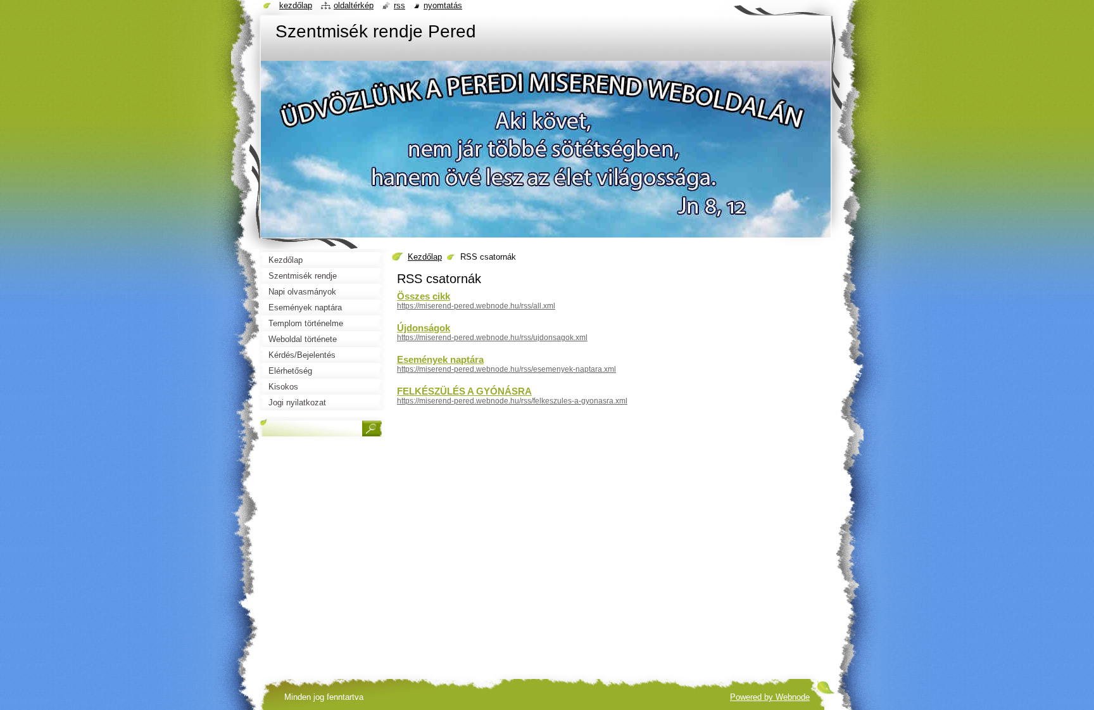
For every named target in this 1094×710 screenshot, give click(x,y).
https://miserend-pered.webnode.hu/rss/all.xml (476, 306)
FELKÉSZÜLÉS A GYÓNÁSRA (464, 391)
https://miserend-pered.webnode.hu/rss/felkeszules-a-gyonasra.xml (512, 401)
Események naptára (440, 359)
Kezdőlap (425, 257)
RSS (399, 5)
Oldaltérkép (354, 5)
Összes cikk (423, 296)
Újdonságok (423, 327)
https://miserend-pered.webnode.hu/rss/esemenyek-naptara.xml (506, 369)
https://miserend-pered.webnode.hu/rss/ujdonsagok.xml (492, 337)
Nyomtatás (443, 5)
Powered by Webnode (770, 697)
